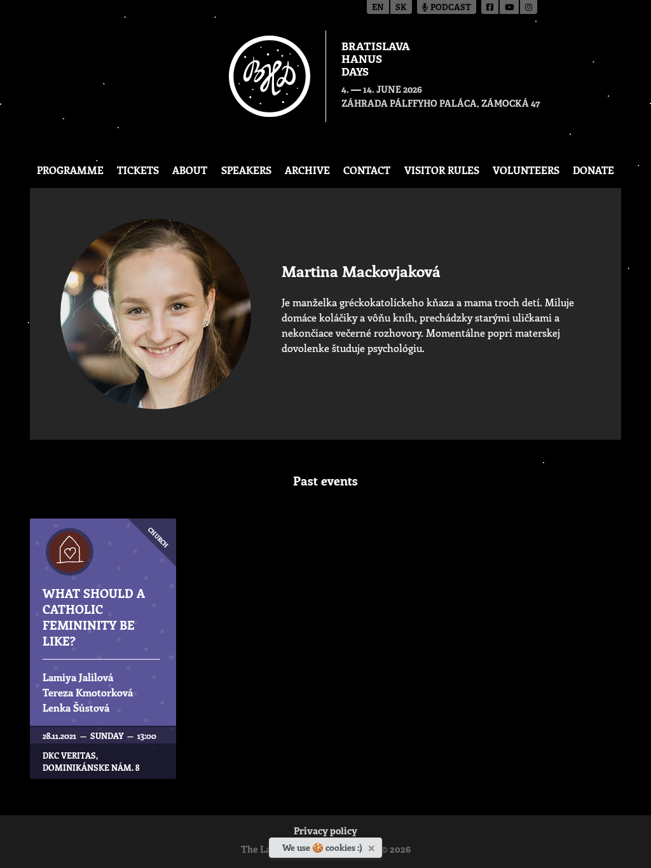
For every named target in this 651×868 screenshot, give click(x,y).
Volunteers (526, 170)
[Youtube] (510, 7)
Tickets (138, 170)
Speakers (246, 170)
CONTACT (366, 170)
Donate (593, 170)
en (378, 8)
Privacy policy (325, 832)
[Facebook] (490, 7)
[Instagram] (528, 7)
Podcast (449, 8)
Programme (70, 170)
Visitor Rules (441, 170)
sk (401, 8)
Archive (307, 170)
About (189, 170)
